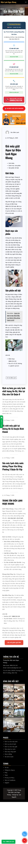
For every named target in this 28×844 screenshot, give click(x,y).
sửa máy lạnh (12, 518)
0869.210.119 (16, 616)
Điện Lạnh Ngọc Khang (8, 2)
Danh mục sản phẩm (15, 165)
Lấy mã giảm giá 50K (14, 642)
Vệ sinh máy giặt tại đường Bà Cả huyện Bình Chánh (13, 428)
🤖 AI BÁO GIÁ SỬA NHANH (14, 108)
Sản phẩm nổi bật (14, 168)
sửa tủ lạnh (19, 518)
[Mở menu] (25, 2)
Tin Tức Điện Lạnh (11, 377)
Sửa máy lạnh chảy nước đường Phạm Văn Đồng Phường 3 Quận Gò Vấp (13, 466)
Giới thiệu (11, 163)
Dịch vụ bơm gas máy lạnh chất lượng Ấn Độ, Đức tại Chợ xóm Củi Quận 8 (13, 391)
